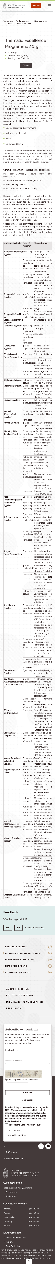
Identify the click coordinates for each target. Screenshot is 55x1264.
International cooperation (24, 1002)
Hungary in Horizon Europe (23, 953)
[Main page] (14, 6)
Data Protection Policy (31, 1125)
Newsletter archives (16, 1135)
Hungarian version (14, 1159)
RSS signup (11, 1152)
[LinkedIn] (35, 75)
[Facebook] (23, 75)
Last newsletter (14, 1130)
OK (29, 1261)
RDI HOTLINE (36, 5)
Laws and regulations (16, 1237)
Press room (13, 1008)
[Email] (16, 75)
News (10, 24)
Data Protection (13, 1246)
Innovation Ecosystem (19, 959)
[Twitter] (29, 75)
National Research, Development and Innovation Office (22, 1173)
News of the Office (24, 24)
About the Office (17, 989)
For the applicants (23, 21)
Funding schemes (16, 947)
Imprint (9, 1242)
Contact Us (11, 1196)
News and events (41, 21)
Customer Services (17, 972)
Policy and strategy (19, 995)
